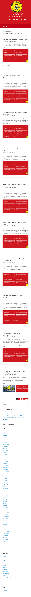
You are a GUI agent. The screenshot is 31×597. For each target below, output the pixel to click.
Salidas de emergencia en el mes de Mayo (15, 39)
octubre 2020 (5, 514)
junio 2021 (5, 499)
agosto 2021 (5, 495)
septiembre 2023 (6, 448)
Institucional (5, 571)
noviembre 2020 (6, 512)
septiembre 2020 (6, 516)
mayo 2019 (5, 545)
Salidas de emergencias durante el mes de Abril (15, 76)
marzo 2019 (5, 548)
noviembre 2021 (6, 490)
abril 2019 (5, 547)
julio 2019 (4, 541)
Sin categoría (5, 579)
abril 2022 (5, 480)
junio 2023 (5, 454)
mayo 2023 (5, 456)
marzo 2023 (5, 459)
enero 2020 (5, 529)
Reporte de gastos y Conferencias (10, 577)
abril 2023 (5, 458)
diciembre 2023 (6, 444)
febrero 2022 (5, 484)
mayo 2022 (5, 478)
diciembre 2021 (6, 488)
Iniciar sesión (5, 590)
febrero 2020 (5, 528)
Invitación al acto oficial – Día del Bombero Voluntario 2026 (15, 413)
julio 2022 (4, 475)
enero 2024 (5, 442)
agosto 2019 (5, 539)
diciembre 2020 (6, 511)
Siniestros (5, 580)
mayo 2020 (5, 524)
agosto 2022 (5, 473)
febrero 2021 (5, 507)
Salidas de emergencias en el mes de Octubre (13, 296)
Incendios (5, 567)
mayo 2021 (5, 501)
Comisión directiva (6, 558)
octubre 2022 (5, 469)
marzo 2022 (5, 482)
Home (4, 31)
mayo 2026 (5, 433)
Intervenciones (6, 573)
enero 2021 (5, 509)
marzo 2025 (5, 435)
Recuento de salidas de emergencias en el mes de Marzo (15, 113)
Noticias (4, 575)
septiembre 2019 (6, 537)
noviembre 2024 (6, 439)
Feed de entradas (6, 592)
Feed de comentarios (7, 594)
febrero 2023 (5, 461)
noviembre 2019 (6, 533)
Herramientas (5, 563)
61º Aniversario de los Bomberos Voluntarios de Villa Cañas (15, 417)
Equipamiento (5, 560)
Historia (4, 565)
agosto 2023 (5, 450)
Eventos (4, 561)
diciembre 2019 (6, 531)
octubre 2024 (5, 441)
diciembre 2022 (6, 465)
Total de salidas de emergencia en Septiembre (12, 334)
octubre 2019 (5, 535)
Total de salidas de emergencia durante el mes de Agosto (15, 372)
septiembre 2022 (6, 471)
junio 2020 (5, 522)
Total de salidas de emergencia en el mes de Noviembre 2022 (15, 259)
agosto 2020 (5, 518)
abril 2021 (5, 503)
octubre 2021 (5, 492)
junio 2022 (5, 477)
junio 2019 (5, 543)
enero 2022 (5, 486)
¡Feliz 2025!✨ (6, 419)
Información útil (6, 569)
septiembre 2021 (6, 493)
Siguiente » (26, 399)
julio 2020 (4, 520)
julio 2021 (4, 497)
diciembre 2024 (6, 437)
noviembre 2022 (6, 467)
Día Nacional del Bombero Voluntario (10, 412)
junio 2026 (5, 431)
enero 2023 (5, 463)
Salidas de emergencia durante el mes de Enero (14, 185)
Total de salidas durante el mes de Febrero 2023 (15, 149)
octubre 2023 (5, 446)
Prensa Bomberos (13, 41)
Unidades (4, 582)
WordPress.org (6, 595)
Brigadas (4, 556)
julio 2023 (4, 452)
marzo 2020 (5, 526)
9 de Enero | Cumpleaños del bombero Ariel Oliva (13, 415)
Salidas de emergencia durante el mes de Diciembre (14, 223)
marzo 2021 (5, 505)
